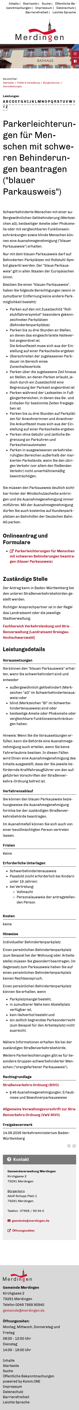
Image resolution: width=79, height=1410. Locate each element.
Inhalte (14, 3)
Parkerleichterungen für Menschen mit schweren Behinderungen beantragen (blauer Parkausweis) (42, 556)
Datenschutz (65, 8)
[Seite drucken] (68, 1146)
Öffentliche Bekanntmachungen (28, 1376)
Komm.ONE (31, 1381)
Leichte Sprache (64, 12)
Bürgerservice (51, 82)
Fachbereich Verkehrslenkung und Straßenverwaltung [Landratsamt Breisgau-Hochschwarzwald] (36, 632)
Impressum (43, 8)
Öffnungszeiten (23, 1230)
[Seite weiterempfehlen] (74, 1146)
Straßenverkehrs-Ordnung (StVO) (31, 1085)
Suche (46, 3)
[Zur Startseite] (39, 30)
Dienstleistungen (12, 86)
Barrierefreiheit (37, 12)
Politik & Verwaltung (28, 82)
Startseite (30, 3)
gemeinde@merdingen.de (30, 1221)
